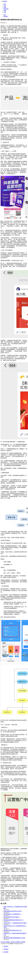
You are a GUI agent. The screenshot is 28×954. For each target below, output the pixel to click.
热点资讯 (3, 942)
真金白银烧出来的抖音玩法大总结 (13, 911)
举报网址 (18, 942)
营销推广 (6, 16)
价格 (5, 7)
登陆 (5, 10)
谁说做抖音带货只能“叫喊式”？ (12, 917)
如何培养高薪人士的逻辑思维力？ (13, 914)
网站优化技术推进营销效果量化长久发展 (14, 937)
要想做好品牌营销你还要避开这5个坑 (13, 920)
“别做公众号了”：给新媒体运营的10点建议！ (15, 923)
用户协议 (13, 942)
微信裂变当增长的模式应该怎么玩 (13, 930)
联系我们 (23, 942)
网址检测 (6, 8)
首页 (5, 4)
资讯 (5, 5)
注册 (5, 12)
